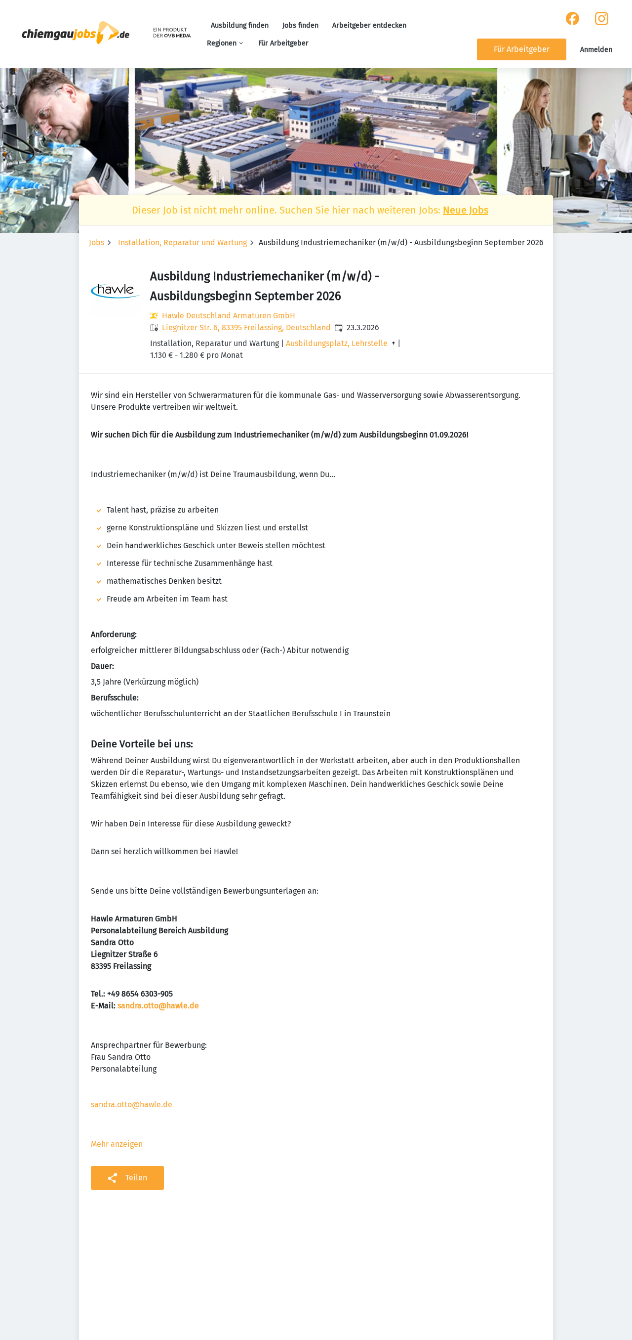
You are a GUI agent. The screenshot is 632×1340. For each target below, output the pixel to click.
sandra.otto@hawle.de (131, 1104)
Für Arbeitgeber (283, 43)
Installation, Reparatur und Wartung (182, 242)
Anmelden (596, 49)
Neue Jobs (465, 210)
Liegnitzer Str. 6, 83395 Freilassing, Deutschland (246, 327)
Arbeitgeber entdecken (369, 25)
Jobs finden (300, 25)
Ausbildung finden (240, 25)
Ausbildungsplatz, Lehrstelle (337, 343)
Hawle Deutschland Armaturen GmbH (228, 315)
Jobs (96, 242)
